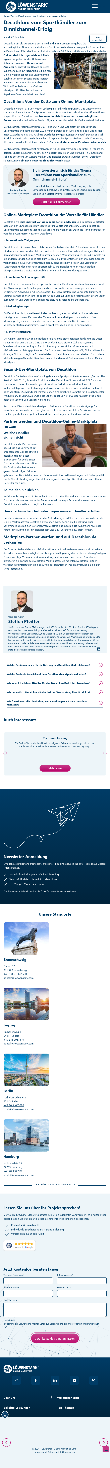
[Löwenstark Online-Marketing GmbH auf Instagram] (16, 1380)
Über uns (9, 1397)
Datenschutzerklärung (66, 891)
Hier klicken (24, 1352)
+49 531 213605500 (15, 974)
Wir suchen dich (68, 1397)
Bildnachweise (68, 1451)
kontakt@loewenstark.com (19, 978)
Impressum (40, 1451)
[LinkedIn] (98, 648)
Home (6, 15)
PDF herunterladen (98, 38)
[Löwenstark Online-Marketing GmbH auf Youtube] (74, 1380)
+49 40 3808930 (13, 1171)
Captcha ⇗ (32, 1355)
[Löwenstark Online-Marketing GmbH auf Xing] (93, 1380)
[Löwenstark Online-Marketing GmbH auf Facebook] (35, 1380)
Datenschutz (54, 1451)
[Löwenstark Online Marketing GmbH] (27, 6)
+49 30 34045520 (14, 1105)
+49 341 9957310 (14, 1039)
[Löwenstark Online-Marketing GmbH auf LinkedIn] (55, 1380)
